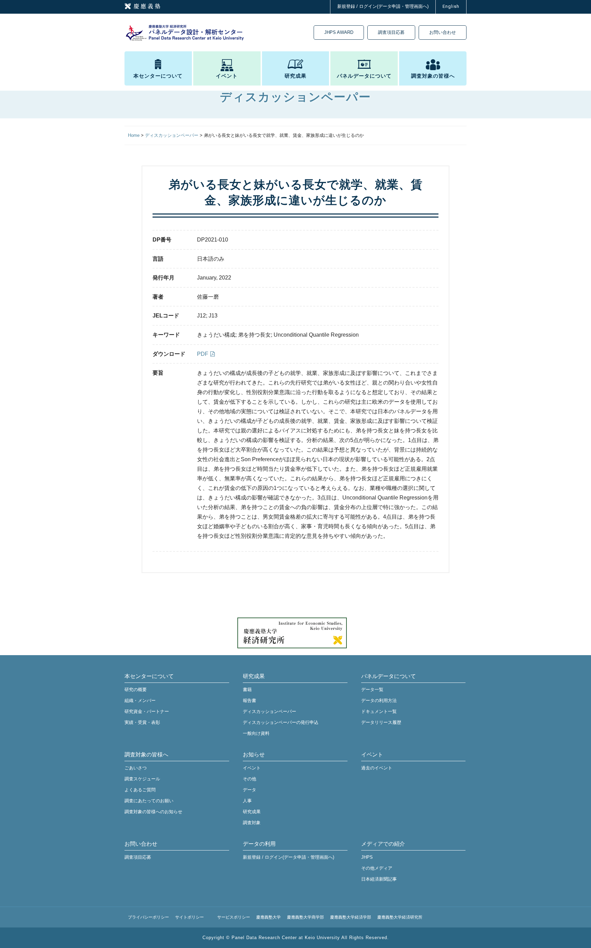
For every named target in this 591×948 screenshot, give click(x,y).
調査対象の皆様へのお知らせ (153, 811)
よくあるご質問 (140, 789)
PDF (202, 354)
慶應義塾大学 (268, 917)
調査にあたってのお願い (148, 800)
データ (249, 789)
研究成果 (295, 76)
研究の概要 (135, 689)
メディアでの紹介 (383, 844)
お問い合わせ (442, 32)
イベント (227, 76)
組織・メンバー (140, 700)
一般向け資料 (256, 733)
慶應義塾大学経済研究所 (399, 917)
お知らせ (254, 754)
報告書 (249, 700)
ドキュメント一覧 (379, 711)
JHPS (367, 857)
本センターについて (158, 76)
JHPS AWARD (338, 32)
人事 (247, 800)
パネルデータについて (364, 76)
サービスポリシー (233, 917)
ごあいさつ (135, 767)
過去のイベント (376, 767)
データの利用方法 (379, 700)
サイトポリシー (189, 917)
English (451, 6)
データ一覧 (372, 689)
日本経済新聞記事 (379, 879)
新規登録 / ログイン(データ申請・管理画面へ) (383, 6)
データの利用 (259, 844)
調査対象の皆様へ (433, 76)
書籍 (247, 689)
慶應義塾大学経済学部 (350, 917)
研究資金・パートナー (146, 711)
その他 (249, 778)
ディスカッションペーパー (269, 711)
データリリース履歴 (381, 722)
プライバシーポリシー (148, 917)
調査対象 (252, 822)
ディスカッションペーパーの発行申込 (280, 722)
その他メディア (376, 868)
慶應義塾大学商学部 (305, 917)
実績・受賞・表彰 (142, 722)
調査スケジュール (142, 778)
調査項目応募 (391, 32)
